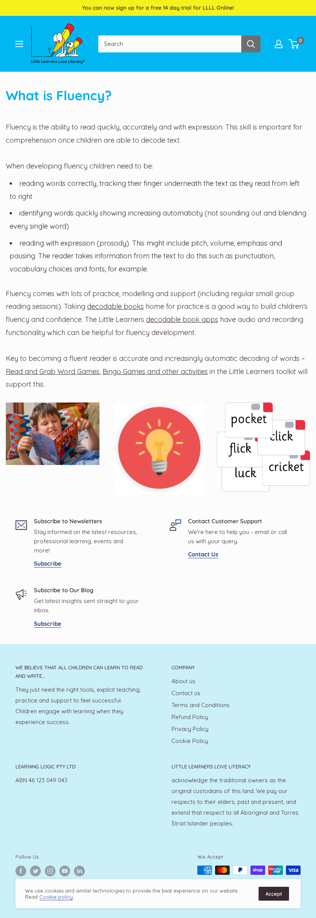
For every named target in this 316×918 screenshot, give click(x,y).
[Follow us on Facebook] (20, 871)
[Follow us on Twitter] (35, 871)
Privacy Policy (189, 729)
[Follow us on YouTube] (64, 871)
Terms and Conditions (200, 705)
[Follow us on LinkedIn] (79, 871)
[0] (294, 44)
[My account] (278, 44)
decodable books (115, 306)
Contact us (185, 693)
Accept (274, 894)
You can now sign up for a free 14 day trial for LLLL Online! (158, 7)
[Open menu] (19, 44)
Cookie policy (56, 897)
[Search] (251, 43)
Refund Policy (189, 717)
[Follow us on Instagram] (50, 871)
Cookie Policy (189, 741)
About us (183, 681)
